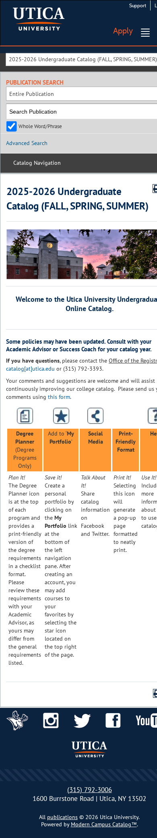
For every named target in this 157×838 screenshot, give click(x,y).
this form (59, 396)
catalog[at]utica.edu (30, 368)
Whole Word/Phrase (40, 126)
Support (137, 5)
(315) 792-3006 (89, 789)
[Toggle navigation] (145, 32)
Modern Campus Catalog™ (104, 824)
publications (62, 817)
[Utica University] (38, 18)
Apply (123, 30)
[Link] (17, 720)
